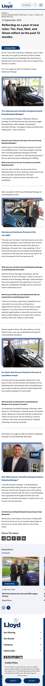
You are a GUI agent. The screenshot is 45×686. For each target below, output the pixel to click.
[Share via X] (19, 538)
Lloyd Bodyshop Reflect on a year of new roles (22, 16)
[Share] (4, 538)
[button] (13, 680)
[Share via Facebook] (14, 538)
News (4, 13)
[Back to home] (7, 5)
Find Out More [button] (22, 675)
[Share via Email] (9, 538)
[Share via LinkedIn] (24, 538)
